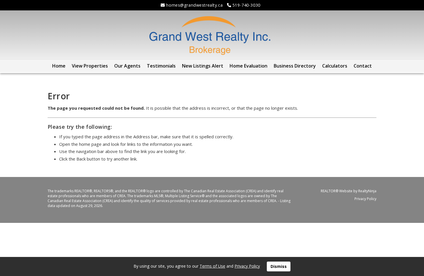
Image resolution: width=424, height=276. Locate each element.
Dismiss (279, 266)
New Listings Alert (202, 66)
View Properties (90, 66)
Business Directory (295, 66)
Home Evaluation (248, 66)
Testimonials (161, 66)
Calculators (334, 66)
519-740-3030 (245, 5)
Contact (363, 66)
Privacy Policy (365, 198)
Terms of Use (212, 266)
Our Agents (127, 66)
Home (58, 66)
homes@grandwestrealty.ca (194, 5)
